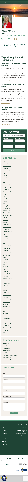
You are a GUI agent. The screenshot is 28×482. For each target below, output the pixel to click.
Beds (4, 144)
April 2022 (5, 241)
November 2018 (7, 323)
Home (3, 424)
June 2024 (5, 196)
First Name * (6, 373)
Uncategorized (7, 360)
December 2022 (7, 227)
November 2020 (7, 278)
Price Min (5, 138)
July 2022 (5, 236)
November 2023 (7, 210)
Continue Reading (5, 80)
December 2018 (7, 320)
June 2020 (5, 285)
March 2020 (6, 292)
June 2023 (5, 220)
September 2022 (7, 231)
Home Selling (6, 350)
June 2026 (5, 161)
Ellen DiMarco (9, 31)
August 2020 (6, 283)
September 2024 (7, 191)
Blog (3, 427)
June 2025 (5, 177)
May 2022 (5, 238)
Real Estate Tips (7, 357)
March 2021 (6, 269)
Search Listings (5, 438)
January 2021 (6, 273)
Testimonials (5, 447)
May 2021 (5, 264)
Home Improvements (8, 345)
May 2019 (5, 311)
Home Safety (6, 348)
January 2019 (6, 318)
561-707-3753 (8, 39)
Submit (14, 413)
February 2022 (7, 245)
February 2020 (7, 295)
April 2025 (5, 180)
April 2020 (5, 290)
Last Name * (6, 379)
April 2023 (5, 222)
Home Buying (6, 343)
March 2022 (6, 243)
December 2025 (7, 168)
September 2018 (7, 327)
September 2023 (7, 215)
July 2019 (5, 309)
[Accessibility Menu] (4, 478)
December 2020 (7, 276)
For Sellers (4, 444)
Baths (16, 144)
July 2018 (5, 330)
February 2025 (7, 184)
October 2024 (6, 189)
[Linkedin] (14, 39)
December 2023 (7, 208)
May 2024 (5, 198)
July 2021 (5, 259)
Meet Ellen (4, 436)
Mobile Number (7, 396)
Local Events (6, 353)
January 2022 (6, 248)
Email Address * (7, 385)
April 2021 (5, 266)
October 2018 (6, 325)
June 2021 (5, 262)
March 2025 (6, 182)
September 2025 (7, 170)
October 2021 (6, 255)
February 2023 (7, 224)
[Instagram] (16, 39)
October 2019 (6, 302)
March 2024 (6, 203)
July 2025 (5, 175)
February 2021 (7, 271)
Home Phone (6, 390)
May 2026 (5, 163)
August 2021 (6, 257)
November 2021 (7, 252)
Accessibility (5, 433)
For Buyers (4, 441)
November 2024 (7, 187)
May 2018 (5, 332)
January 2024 (6, 206)
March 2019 (6, 316)
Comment (5, 402)
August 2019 (6, 306)
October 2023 (6, 213)
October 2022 (6, 229)
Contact (4, 430)
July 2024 (5, 194)
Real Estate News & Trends (10, 355)
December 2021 (7, 250)
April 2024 (5, 201)
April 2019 (5, 313)
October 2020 (6, 281)
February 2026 (7, 166)
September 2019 (7, 304)
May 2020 (5, 288)
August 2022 (6, 234)
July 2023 (5, 217)
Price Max (17, 138)
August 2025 (6, 173)
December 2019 (7, 297)
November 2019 (7, 299)
